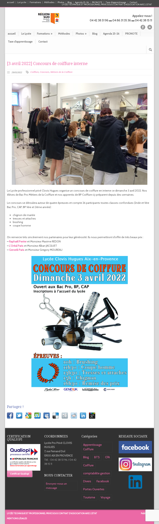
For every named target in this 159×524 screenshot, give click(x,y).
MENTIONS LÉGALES (17, 518)
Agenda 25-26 (82, 2)
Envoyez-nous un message (56, 486)
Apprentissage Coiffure (92, 447)
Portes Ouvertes (93, 489)
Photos (61, 2)
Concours (44, 72)
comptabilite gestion (96, 473)
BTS (97, 457)
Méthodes (49, 2)
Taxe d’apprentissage (115, 2)
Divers (87, 481)
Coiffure (34, 72)
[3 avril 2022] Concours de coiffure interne (47, 63)
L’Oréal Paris (16, 245)
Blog (69, 2)
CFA (107, 457)
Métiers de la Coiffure (61, 72)
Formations (35, 2)
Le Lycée (21, 2)
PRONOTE (97, 2)
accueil (10, 2)
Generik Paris (16, 250)
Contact (133, 2)
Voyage (105, 497)
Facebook (103, 481)
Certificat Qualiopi (19, 473)
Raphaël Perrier (18, 241)
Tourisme (89, 497)
